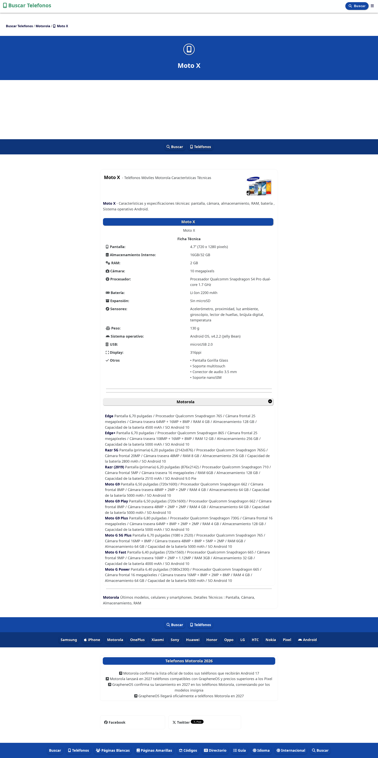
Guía (241, 750)
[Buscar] (351, 6)
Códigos (190, 750)
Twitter (183, 722)
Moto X (110, 203)
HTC (255, 639)
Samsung (69, 639)
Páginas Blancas (115, 750)
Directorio (217, 750)
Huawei (192, 639)
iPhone (93, 639)
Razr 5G (111, 450)
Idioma (263, 750)
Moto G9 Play (116, 501)
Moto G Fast (115, 552)
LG (242, 639)
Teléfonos (202, 146)
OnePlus (137, 639)
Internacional (292, 750)
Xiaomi (158, 639)
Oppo (228, 639)
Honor (211, 639)
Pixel (287, 639)
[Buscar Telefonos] (372, 5)
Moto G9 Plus (116, 518)
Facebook (117, 722)
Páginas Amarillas (156, 750)
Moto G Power (117, 569)
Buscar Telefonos (29, 5)
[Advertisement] (189, 109)
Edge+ (110, 432)
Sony (175, 639)
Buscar (360, 6)
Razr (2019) (114, 467)
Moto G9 (112, 484)
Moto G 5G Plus (118, 535)
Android (309, 639)
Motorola (186, 401)
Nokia (271, 639)
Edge (109, 416)
